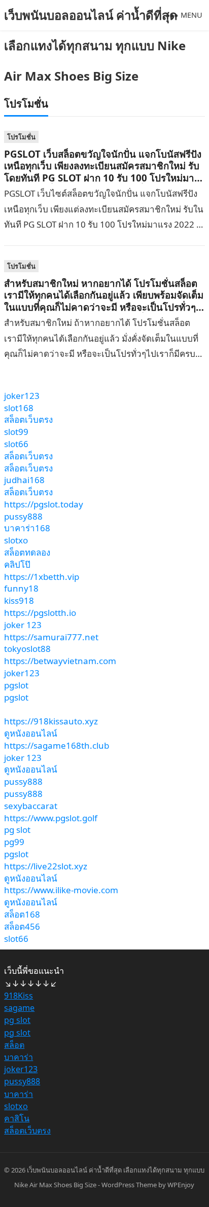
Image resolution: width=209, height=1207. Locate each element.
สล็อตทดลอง (27, 552)
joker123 (22, 395)
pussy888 (23, 516)
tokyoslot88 (27, 648)
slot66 (16, 444)
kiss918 (19, 600)
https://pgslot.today (43, 504)
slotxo (16, 540)
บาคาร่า (18, 1057)
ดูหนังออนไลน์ (30, 733)
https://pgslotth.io (40, 612)
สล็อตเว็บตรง (28, 419)
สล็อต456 (22, 926)
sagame (19, 1007)
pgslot (16, 685)
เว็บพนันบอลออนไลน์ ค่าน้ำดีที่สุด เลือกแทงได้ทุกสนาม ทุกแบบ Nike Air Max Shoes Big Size (95, 45)
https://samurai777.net (51, 637)
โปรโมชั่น (21, 136)
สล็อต (14, 1044)
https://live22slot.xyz (45, 866)
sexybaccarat (30, 806)
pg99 (14, 842)
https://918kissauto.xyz (51, 721)
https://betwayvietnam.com (60, 661)
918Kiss (18, 995)
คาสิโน (16, 1118)
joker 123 (23, 625)
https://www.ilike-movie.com (61, 890)
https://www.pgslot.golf (50, 818)
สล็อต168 (22, 914)
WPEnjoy (180, 1184)
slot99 (16, 431)
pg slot (17, 829)
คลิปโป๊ (17, 564)
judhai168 (24, 480)
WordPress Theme (129, 1184)
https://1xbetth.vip (41, 576)
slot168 (18, 408)
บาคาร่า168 (27, 528)
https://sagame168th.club (56, 745)
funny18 (21, 588)
